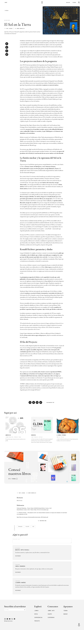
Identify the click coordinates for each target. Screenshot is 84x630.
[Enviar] (24, 610)
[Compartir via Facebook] (6, 43)
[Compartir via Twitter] (6, 47)
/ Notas (6, 10)
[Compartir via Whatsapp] (6, 50)
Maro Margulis (21, 28)
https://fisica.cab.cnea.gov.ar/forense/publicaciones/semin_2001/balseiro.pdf (32, 517)
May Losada (9, 28)
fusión (27, 526)
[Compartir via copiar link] (6, 54)
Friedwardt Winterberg (21, 508)
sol (33, 526)
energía (20, 526)
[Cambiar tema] (79, 2)
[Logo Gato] (42, 2)
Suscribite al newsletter (15, 606)
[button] (5, 619)
